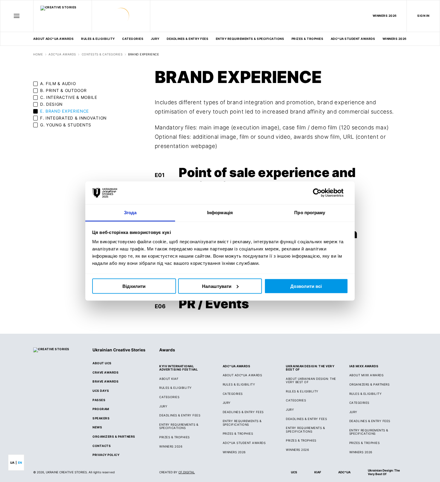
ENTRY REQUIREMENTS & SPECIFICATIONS (250, 38)
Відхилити (133, 285)
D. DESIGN (51, 104)
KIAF (317, 472)
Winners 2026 (395, 38)
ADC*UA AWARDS (62, 54)
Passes (98, 400)
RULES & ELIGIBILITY (98, 38)
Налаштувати (216, 285)
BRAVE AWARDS (105, 381)
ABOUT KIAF (168, 378)
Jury (155, 38)
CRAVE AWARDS (105, 372)
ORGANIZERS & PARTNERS (369, 384)
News (97, 427)
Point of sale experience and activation (267, 179)
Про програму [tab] (309, 212)
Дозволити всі (306, 285)
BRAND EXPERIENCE (143, 54)
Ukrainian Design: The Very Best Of (384, 472)
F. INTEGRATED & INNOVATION (73, 118)
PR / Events (214, 303)
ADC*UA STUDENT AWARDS (353, 38)
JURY (163, 406)
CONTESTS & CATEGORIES (102, 54)
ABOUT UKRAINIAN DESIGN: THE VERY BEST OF (311, 380)
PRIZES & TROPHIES (364, 443)
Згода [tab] (130, 212)
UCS (294, 472)
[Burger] (17, 16)
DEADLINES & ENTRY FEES (187, 38)
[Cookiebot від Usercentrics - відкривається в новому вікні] (322, 192)
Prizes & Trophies (307, 38)
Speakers (101, 418)
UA (12, 462)
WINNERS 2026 (385, 15)
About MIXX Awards (366, 375)
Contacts (101, 446)
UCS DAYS (100, 390)
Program (100, 409)
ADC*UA (344, 472)
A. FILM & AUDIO (58, 83)
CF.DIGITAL (186, 472)
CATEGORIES (132, 38)
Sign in (423, 15)
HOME (38, 54)
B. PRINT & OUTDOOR (63, 90)
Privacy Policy (105, 455)
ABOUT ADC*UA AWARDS (53, 38)
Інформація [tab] (220, 212)
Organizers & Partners (113, 436)
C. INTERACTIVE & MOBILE (68, 97)
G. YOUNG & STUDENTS (65, 125)
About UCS (101, 363)
